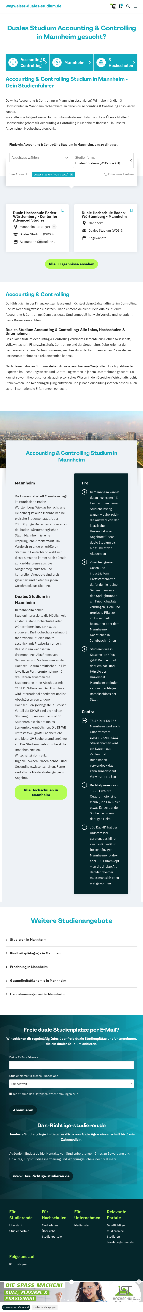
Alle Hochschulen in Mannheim (41, 792)
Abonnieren (23, 1109)
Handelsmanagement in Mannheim (37, 994)
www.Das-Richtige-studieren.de (41, 1175)
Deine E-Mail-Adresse (23, 1057)
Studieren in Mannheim (28, 939)
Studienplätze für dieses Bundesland (33, 1076)
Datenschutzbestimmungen (53, 1094)
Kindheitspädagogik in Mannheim (36, 953)
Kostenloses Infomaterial (16, 1307)
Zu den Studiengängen (44, 1307)
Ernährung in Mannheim (29, 967)
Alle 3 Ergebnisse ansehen (71, 263)
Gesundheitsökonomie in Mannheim (38, 980)
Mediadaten (50, 1225)
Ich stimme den (45, 1094)
